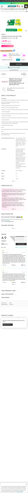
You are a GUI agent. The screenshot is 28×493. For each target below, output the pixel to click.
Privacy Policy (20, 491)
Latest (4, 247)
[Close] (26, 484)
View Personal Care (8, 290)
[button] (26, 6)
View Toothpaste (7, 294)
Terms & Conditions (10, 90)
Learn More (7, 220)
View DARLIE (5, 297)
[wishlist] (14, 38)
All (1, 247)
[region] (14, 487)
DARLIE (3, 34)
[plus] (7, 64)
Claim (18, 59)
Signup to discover (6, 324)
